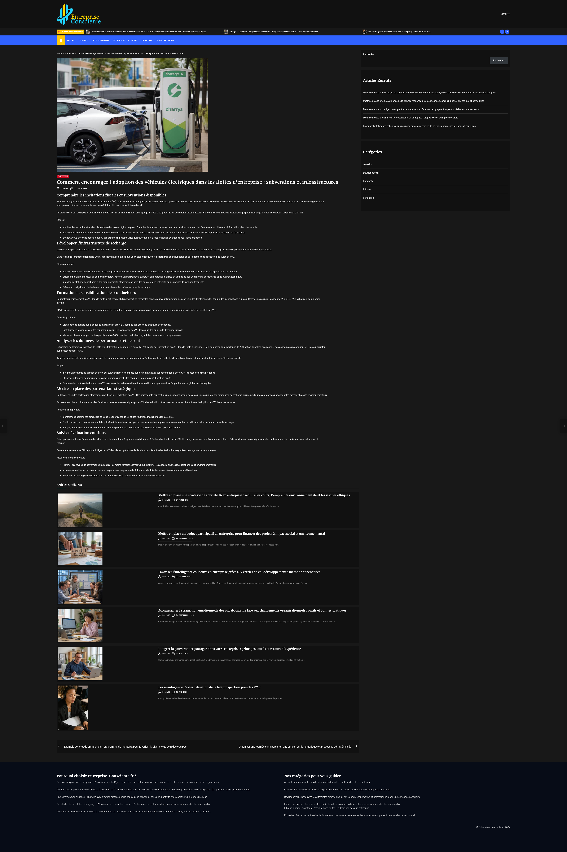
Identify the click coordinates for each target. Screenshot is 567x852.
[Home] (61, 40)
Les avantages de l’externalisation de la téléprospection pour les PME (209, 687)
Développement (100, 40)
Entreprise (119, 40)
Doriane (64, 188)
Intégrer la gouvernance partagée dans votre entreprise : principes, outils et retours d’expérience (229, 649)
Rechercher (368, 54)
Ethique (132, 40)
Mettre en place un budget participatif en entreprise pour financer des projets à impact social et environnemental (241, 533)
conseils (367, 164)
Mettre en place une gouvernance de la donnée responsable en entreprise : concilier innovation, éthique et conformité (422, 32)
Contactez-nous (165, 40)
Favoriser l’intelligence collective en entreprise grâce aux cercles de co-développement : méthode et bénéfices (239, 572)
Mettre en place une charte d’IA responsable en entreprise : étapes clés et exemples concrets (410, 117)
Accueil (71, 40)
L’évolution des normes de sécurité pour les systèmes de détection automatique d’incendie (134, 32)
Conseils (83, 40)
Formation (146, 40)
